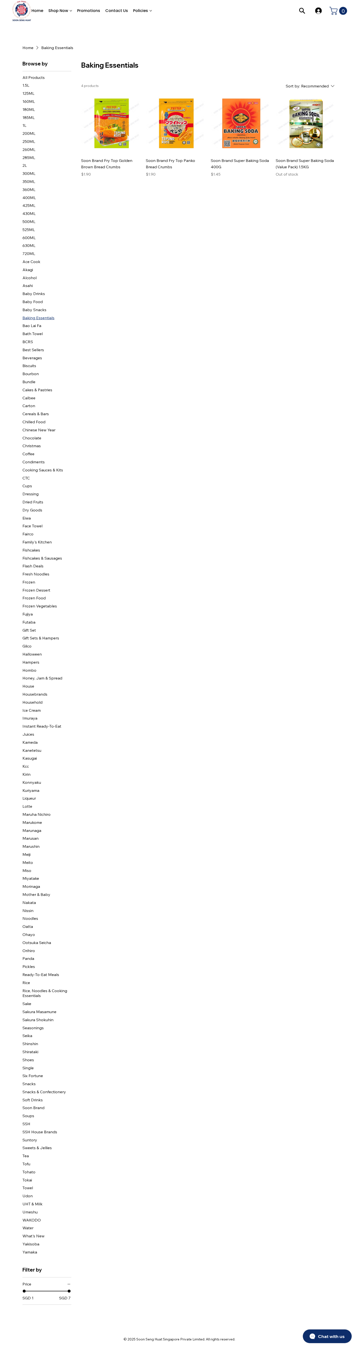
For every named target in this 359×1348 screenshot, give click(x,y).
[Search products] (302, 11)
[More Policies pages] (150, 11)
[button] (339, 11)
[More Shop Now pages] (71, 11)
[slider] (24, 1291)
